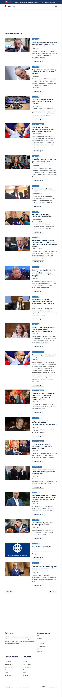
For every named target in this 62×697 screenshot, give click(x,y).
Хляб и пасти (37, 466)
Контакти (25, 672)
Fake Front (8, 661)
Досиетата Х (8, 667)
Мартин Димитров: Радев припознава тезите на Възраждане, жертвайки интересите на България (44, 568)
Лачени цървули (38, 124)
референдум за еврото (14, 33)
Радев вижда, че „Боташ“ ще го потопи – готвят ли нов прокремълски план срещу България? (44, 422)
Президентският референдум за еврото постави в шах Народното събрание (43, 101)
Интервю (35, 563)
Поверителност (27, 667)
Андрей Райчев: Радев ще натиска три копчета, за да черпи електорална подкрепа (44, 71)
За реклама (26, 670)
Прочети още (37, 61)
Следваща (52, 591)
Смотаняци (8, 675)
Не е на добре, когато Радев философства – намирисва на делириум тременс (42, 446)
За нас (25, 661)
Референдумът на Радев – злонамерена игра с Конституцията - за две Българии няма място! (44, 129)
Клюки (6, 672)
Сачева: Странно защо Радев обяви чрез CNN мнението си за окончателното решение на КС (43, 329)
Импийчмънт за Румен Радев (41, 546)
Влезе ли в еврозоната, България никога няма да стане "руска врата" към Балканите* (43, 471)
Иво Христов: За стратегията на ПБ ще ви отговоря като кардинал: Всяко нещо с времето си (44, 44)
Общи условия (27, 664)
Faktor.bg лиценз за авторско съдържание (17, 687)
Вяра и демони (9, 664)
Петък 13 (39, 649)
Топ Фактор (40, 651)
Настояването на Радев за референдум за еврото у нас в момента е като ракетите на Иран (43, 301)
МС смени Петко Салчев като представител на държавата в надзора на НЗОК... (34, 2)
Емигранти (8, 670)
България (36, 39)
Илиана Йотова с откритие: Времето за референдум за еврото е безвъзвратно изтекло (44, 161)
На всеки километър (42, 646)
